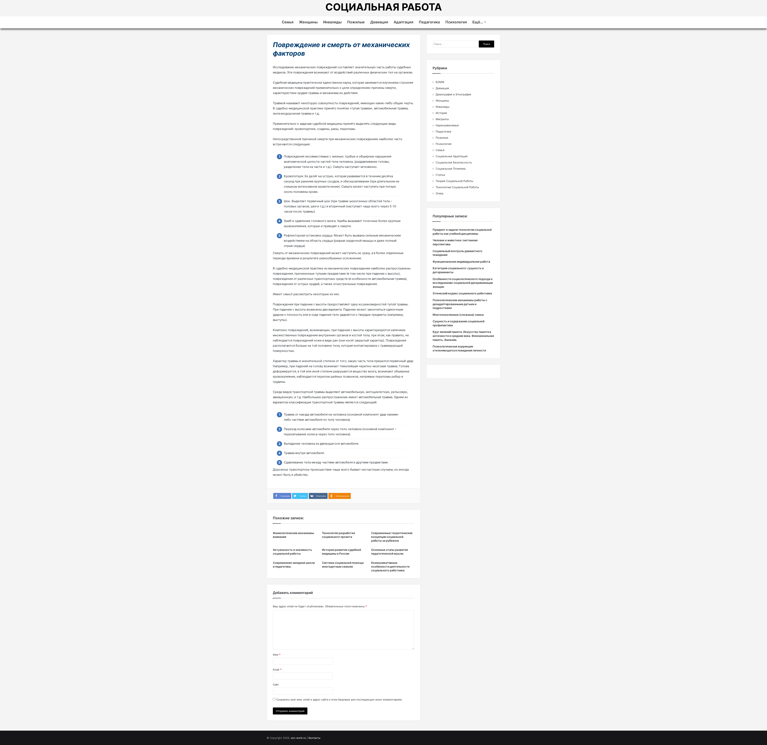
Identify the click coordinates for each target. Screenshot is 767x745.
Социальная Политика (451, 168)
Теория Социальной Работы (454, 181)
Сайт (276, 684)
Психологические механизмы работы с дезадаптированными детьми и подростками (460, 304)
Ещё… (477, 22)
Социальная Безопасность (454, 162)
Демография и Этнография (453, 94)
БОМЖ (440, 82)
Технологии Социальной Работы (457, 187)
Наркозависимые (447, 125)
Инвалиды (332, 22)
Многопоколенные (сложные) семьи (458, 314)
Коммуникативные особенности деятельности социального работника (390, 566)
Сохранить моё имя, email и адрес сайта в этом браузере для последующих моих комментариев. (339, 699)
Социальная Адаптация (452, 156)
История (441, 113)
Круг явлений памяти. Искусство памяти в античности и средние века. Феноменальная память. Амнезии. (463, 335)
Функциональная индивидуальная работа (461, 261)
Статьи (440, 174)
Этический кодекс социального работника (462, 293)
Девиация (379, 22)
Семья (287, 22)
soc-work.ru (298, 737)
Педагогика (429, 22)
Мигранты (442, 119)
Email (277, 669)
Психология (456, 22)
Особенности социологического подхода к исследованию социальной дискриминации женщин (463, 282)
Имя (276, 654)
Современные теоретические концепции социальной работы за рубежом (391, 536)
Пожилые (356, 22)
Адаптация (403, 22)
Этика (439, 193)
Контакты (314, 737)
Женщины (308, 22)
